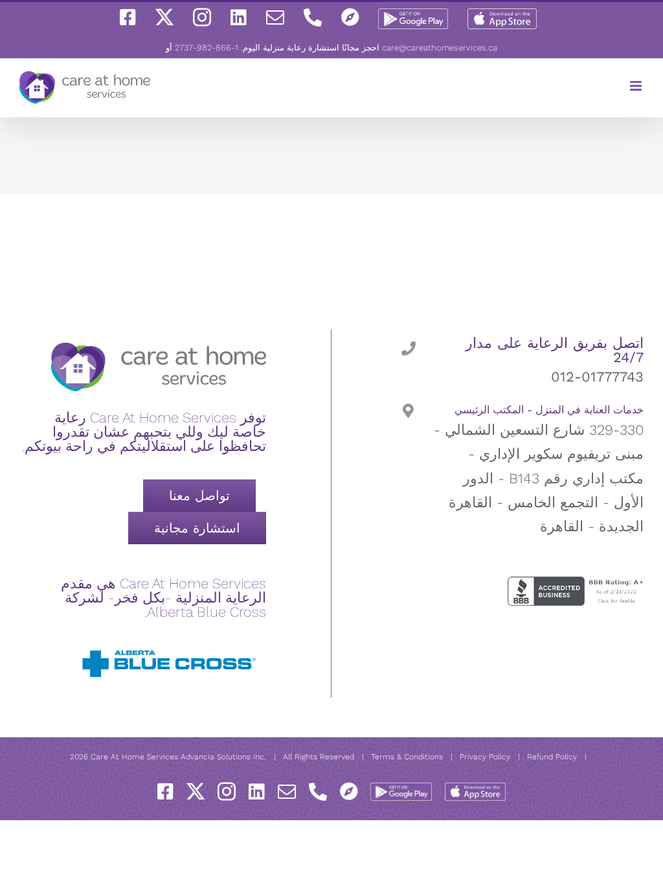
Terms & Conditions (407, 756)
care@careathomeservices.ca (439, 47)
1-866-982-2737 (206, 47)
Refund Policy (552, 756)
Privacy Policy (485, 756)
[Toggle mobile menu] (637, 86)
